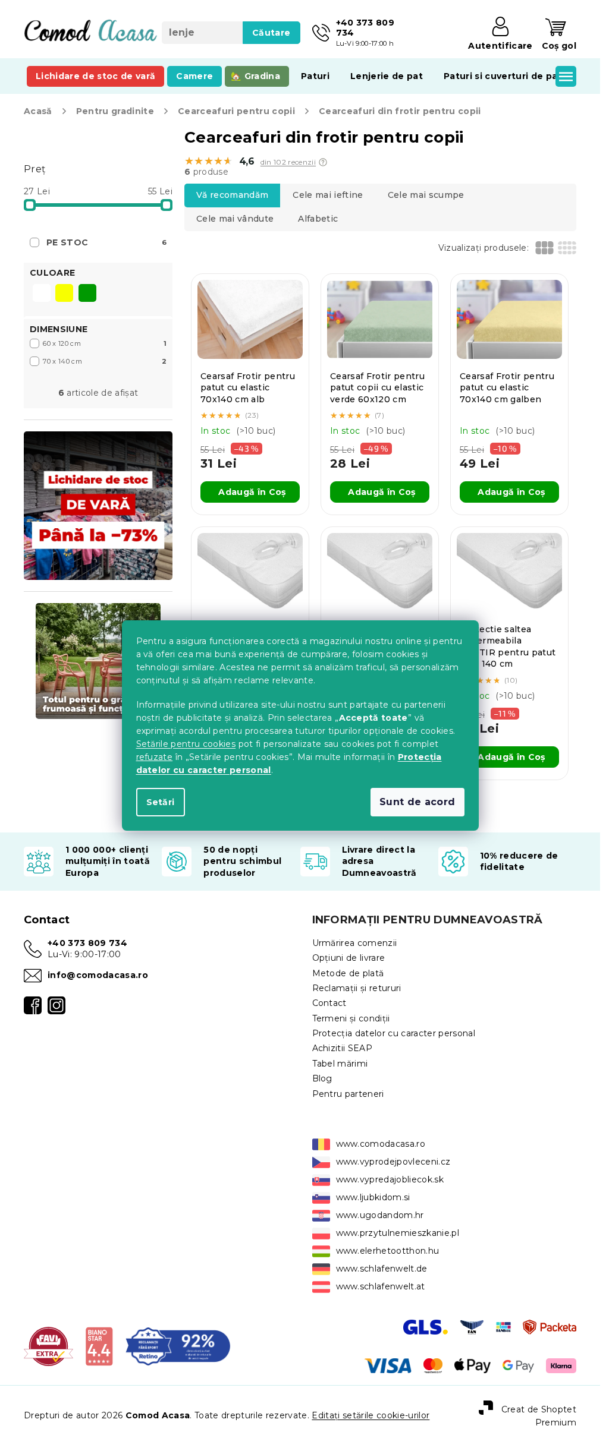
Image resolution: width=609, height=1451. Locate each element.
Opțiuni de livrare (348, 957)
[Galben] (64, 294)
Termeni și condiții (351, 1018)
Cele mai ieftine (328, 195)
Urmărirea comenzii (354, 943)
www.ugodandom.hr (380, 1215)
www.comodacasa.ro (381, 1143)
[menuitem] (95, 76)
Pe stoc (106, 242)
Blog (322, 1078)
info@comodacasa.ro (98, 975)
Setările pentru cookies (186, 744)
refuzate (154, 757)
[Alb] (42, 294)
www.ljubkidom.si (373, 1197)
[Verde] (87, 294)
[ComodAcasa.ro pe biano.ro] (99, 1345)
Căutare (271, 32)
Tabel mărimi (340, 1063)
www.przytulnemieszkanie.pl (398, 1233)
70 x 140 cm (105, 361)
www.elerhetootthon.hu (388, 1250)
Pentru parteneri (348, 1094)
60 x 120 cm (105, 343)
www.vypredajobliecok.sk (390, 1179)
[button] (323, 162)
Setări (160, 802)
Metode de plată (348, 973)
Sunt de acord (417, 801)
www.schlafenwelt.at (380, 1286)
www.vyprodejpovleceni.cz (393, 1161)
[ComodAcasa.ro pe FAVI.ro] (48, 1345)
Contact (329, 1003)
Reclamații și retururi (356, 988)
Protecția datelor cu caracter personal (394, 1033)
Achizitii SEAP (342, 1048)
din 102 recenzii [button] (288, 162)
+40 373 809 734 (87, 943)
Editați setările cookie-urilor (370, 1415)
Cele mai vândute (235, 218)
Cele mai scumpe (426, 195)
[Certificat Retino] (178, 1345)
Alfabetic (318, 218)
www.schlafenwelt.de (382, 1268)
